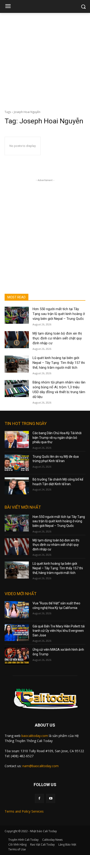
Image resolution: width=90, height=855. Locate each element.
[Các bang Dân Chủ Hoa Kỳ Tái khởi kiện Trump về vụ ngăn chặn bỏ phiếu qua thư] (17, 439)
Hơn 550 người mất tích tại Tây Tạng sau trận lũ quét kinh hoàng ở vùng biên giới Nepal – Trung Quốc (59, 314)
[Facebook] (39, 798)
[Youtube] (50, 798)
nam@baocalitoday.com (40, 766)
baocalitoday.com (34, 735)
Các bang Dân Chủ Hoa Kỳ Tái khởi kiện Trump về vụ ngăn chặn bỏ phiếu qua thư (57, 437)
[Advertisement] (45, 60)
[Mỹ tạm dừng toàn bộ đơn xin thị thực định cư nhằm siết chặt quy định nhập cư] (17, 339)
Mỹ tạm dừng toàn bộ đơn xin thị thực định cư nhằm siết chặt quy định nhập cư (57, 338)
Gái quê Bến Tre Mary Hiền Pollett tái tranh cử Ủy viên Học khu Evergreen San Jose (59, 630)
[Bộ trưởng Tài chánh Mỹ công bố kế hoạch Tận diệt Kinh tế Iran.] (17, 485)
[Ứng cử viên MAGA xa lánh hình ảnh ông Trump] (17, 656)
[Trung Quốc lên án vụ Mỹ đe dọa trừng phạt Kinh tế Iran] (17, 463)
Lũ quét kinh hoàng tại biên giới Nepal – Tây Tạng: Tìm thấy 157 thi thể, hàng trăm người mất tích (59, 363)
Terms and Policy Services (24, 811)
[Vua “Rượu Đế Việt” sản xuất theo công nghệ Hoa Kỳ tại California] (17, 609)
